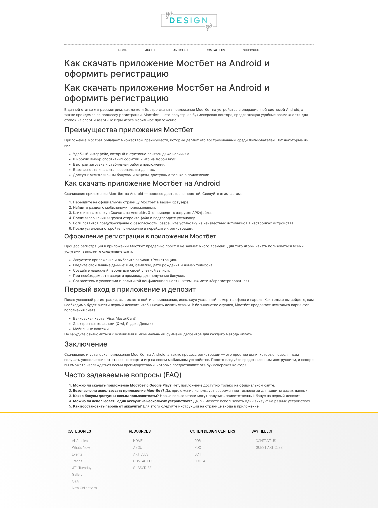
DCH (197, 454)
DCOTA (199, 461)
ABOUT (150, 50)
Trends (77, 461)
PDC (197, 448)
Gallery (77, 474)
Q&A (75, 481)
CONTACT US (215, 50)
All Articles (80, 441)
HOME (122, 50)
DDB (197, 441)
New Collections (84, 488)
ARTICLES (180, 50)
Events (77, 454)
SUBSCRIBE (251, 50)
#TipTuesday (81, 468)
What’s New (81, 448)
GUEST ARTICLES (269, 448)
